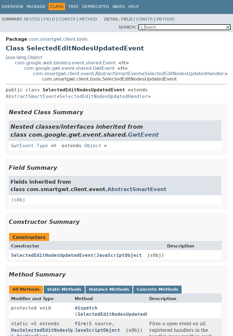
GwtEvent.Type (29, 145)
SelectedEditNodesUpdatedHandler (184, 73)
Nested (32, 19)
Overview (12, 6)
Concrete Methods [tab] (157, 289)
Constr (67, 19)
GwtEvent (143, 134)
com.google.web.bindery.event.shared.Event (65, 62)
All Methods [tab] (26, 289)
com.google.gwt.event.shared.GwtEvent (69, 68)
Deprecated (95, 6)
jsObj (18, 199)
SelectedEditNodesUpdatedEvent (52, 255)
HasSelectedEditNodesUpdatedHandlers (61, 330)
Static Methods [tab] (64, 289)
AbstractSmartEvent (31, 96)
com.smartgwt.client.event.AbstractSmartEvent (87, 73)
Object (92, 145)
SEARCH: (127, 27)
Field (49, 19)
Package (36, 6)
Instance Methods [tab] (109, 289)
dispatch (86, 308)
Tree (73, 6)
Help (133, 6)
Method (88, 19)
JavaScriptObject (119, 255)
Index (119, 6)
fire (80, 323)
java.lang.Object (24, 57)
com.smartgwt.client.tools (58, 39)
